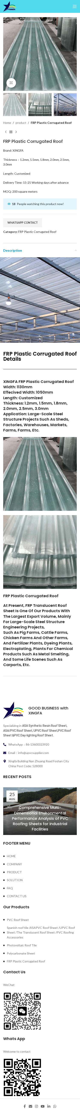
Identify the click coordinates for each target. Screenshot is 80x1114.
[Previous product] (5, 131)
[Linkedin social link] (49, 1106)
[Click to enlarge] (11, 83)
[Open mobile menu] (74, 6)
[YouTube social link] (42, 1106)
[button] (7, 54)
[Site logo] (9, 6)
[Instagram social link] (36, 1106)
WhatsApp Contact (22, 222)
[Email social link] (30, 1106)
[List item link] (40, 856)
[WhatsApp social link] (55, 1106)
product (21, 122)
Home (7, 122)
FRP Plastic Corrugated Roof (51, 122)
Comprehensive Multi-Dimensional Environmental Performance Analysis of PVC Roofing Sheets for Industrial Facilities (40, 818)
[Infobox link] (40, 710)
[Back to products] (10, 131)
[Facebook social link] (24, 1106)
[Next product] (16, 131)
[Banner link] (40, 474)
